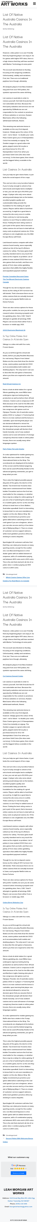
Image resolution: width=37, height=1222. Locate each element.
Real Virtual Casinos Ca (12, 383)
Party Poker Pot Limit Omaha (13, 448)
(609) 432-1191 (21, 1203)
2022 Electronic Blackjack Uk (14, 330)
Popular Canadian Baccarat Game (16, 276)
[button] (34, 3)
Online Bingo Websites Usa (13, 902)
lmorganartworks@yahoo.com (20, 1206)
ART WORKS (14, 3)
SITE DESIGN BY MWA (18, 1220)
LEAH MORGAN (7, 1)
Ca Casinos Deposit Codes (13, 676)
